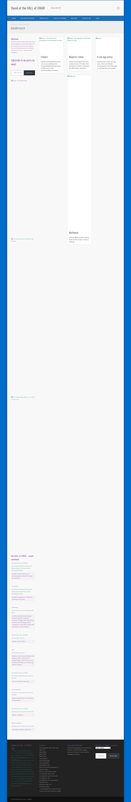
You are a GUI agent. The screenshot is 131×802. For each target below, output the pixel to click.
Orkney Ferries (27, 763)
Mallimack (73, 232)
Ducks (31, 753)
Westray (74, 18)
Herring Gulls (27, 751)
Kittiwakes (18, 769)
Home (14, 18)
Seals (25, 781)
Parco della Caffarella (22, 772)
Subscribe (29, 73)
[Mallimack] (79, 152)
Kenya (26, 755)
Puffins (15, 760)
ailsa (13, 650)
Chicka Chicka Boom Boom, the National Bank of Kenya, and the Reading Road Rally (22, 568)
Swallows (21, 755)
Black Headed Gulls (28, 774)
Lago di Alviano (16, 786)
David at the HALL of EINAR (28, 8)
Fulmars (44, 57)
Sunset (23, 769)
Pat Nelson (15, 586)
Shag (27, 753)
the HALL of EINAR (59, 18)
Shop (97, 18)
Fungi (24, 783)
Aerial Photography (19, 779)
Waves (13, 753)
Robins (18, 776)
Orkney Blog (44, 18)
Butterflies (28, 779)
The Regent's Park (20, 753)
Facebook (109, 8)
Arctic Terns (27, 767)
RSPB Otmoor (30, 760)
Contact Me (86, 18)
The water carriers (19, 638)
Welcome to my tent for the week (24, 711)
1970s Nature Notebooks (22, 756)
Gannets (31, 772)
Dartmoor (19, 767)
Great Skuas (30, 765)
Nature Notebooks (27, 18)
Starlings (13, 776)
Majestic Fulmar (76, 57)
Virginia (29, 783)
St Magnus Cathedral (17, 751)
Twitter (114, 8)
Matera (13, 769)
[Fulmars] (51, 45)
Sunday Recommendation (19, 765)
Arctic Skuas (22, 760)
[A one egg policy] (108, 45)
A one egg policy (104, 57)
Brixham (14, 763)
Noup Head (14, 755)
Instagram (14, 52)
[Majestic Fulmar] (79, 45)
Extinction (31, 758)
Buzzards (24, 776)
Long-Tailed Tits (19, 781)
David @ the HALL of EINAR (20, 563)
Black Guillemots (16, 774)
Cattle (12, 781)
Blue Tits (19, 763)
